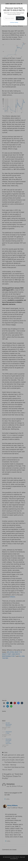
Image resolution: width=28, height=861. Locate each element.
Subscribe (20, 18)
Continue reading (14, 22)
